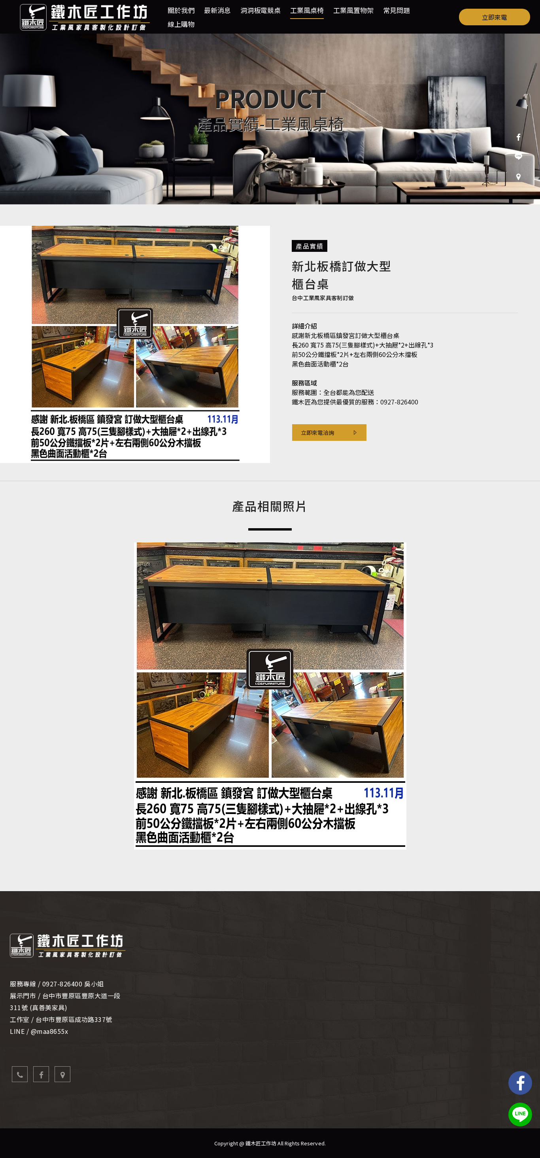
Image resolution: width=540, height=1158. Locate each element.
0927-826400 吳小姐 (73, 983)
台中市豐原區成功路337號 (74, 1019)
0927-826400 (399, 401)
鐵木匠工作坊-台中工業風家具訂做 (85, 17)
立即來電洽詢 (317, 432)
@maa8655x (49, 1031)
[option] (270, 119)
